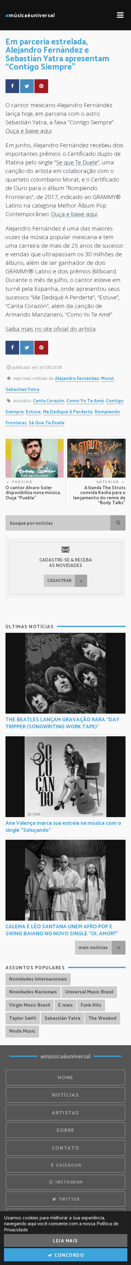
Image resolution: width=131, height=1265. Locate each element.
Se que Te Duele (76, 162)
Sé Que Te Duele (47, 423)
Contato (65, 1148)
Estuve (33, 412)
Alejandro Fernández (77, 378)
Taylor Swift (22, 1018)
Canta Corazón (48, 401)
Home (65, 1078)
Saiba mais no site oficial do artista (50, 328)
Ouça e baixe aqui (28, 130)
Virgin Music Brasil (29, 1005)
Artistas (65, 1113)
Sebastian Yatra (22, 389)
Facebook (68, 1165)
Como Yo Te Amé (85, 401)
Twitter (68, 1199)
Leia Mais (65, 1241)
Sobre (65, 1130)
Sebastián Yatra (62, 1018)
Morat (107, 378)
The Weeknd (102, 1018)
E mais (65, 1005)
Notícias (65, 1095)
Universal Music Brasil (89, 992)
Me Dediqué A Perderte (68, 412)
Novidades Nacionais (33, 992)
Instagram (68, 1182)
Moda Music (22, 1031)
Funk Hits (91, 1005)
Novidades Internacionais (38, 979)
